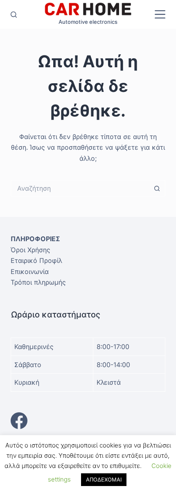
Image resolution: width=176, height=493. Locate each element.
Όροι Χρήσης (30, 250)
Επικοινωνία (30, 271)
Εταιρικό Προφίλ (36, 260)
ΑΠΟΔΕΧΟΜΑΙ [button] (104, 479)
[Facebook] (88, 420)
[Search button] (157, 188)
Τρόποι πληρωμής (38, 282)
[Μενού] (160, 14)
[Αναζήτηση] (14, 14)
